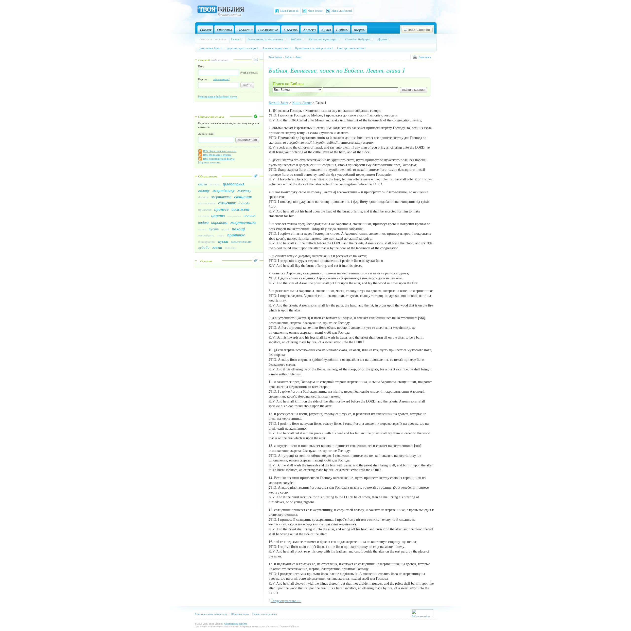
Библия (289, 57)
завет (217, 247)
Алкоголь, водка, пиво (276, 48)
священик (243, 196)
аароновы (219, 222)
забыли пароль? (221, 79)
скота (202, 229)
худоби (204, 247)
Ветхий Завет (278, 103)
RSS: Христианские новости (219, 151)
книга (202, 183)
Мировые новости (209, 162)
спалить (203, 216)
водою (203, 222)
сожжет (240, 209)
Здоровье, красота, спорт (241, 48)
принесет (204, 209)
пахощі (238, 228)
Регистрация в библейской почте (217, 96)
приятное (236, 235)
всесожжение (206, 203)
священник (227, 202)
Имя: (201, 66)
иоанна (249, 215)
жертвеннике (243, 222)
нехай (225, 229)
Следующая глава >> (286, 601)
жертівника (221, 196)
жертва (215, 184)
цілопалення (233, 184)
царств (218, 215)
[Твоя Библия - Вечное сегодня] (220, 11)
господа (244, 203)
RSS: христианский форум (218, 158)
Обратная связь (240, 613)
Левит (298, 57)
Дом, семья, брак (209, 48)
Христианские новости (235, 623)
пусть (214, 228)
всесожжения (241, 241)
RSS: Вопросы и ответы (217, 154)
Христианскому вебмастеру (211, 613)
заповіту (230, 247)
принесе (221, 209)
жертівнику (223, 190)
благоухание (206, 241)
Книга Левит (302, 103)
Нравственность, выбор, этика (313, 48)
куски (223, 241)
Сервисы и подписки (264, 613)
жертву (244, 190)
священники (234, 216)
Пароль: (213, 79)
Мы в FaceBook (289, 10)
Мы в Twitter (315, 10)
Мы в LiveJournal (342, 10)
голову (204, 190)
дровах (203, 197)
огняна (221, 235)
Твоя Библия (275, 57)
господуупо (206, 235)
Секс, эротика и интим (350, 48)
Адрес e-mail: (206, 133)
